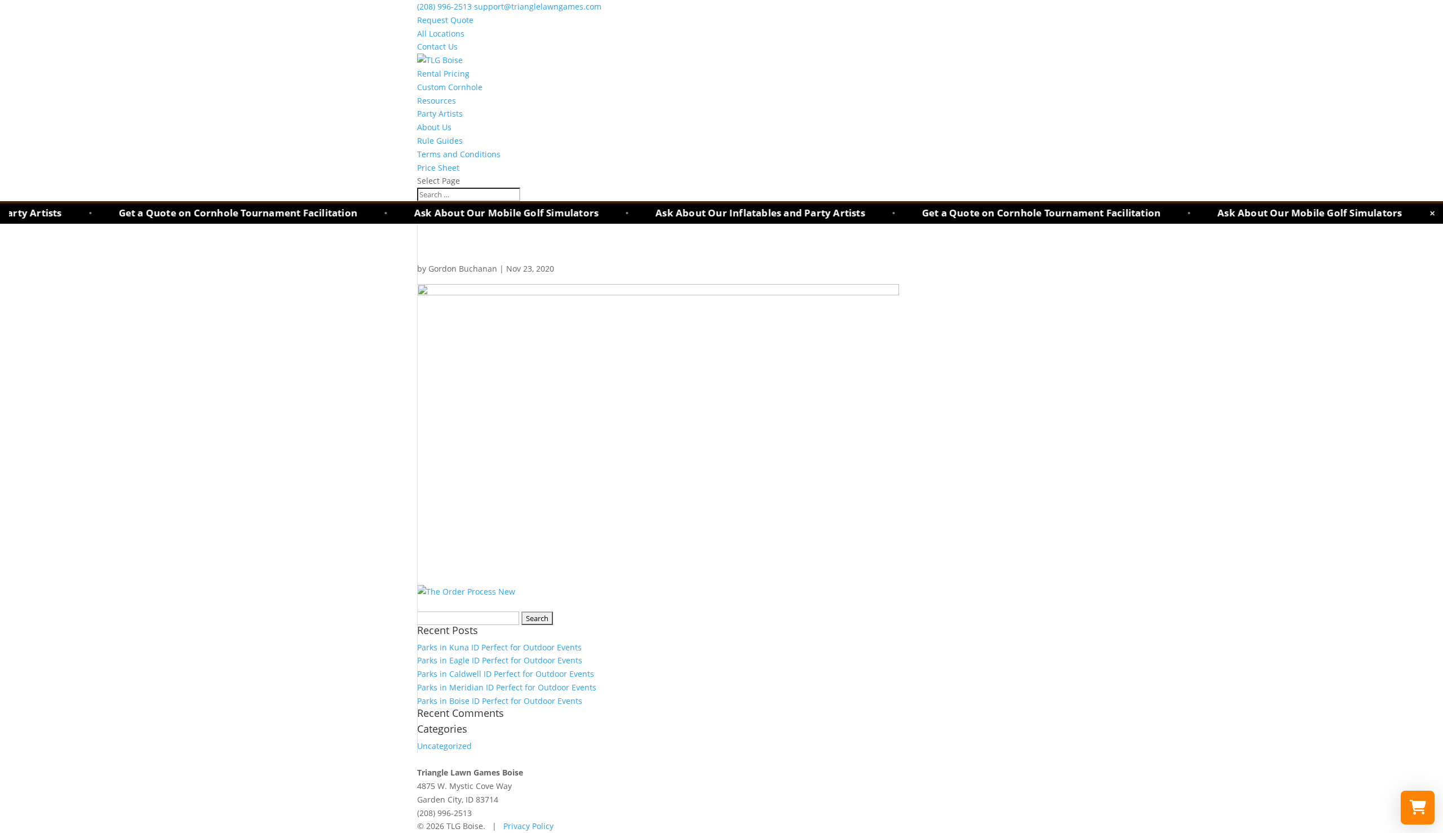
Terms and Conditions (459, 154)
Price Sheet (438, 167)
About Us (434, 127)
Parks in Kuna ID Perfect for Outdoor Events (499, 647)
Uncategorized (444, 746)
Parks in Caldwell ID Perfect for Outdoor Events (505, 673)
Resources (436, 100)
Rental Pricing (443, 73)
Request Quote (445, 20)
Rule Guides (440, 140)
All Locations (440, 33)
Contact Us (437, 46)
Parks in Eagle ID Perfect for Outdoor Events (499, 660)
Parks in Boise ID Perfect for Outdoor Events (499, 700)
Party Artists (440, 113)
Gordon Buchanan (462, 268)
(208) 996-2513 (445, 6)
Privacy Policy (528, 826)
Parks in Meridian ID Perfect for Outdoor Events (506, 687)
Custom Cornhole (450, 87)
